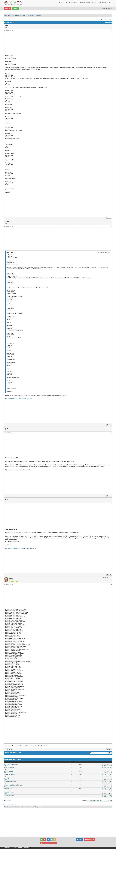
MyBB (10, 847)
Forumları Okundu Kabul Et (49, 843)
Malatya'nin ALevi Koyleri (10, 781)
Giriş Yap (8, 8)
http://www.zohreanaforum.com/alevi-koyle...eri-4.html (18, 470)
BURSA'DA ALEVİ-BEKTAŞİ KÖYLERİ (13, 785)
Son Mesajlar (73, 2)
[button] (110, 2)
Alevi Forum (7, 15)
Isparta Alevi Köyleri (9, 767)
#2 (111, 226)
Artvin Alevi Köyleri (8, 788)
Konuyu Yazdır (8, 800)
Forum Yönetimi (90, 839)
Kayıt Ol (16, 8)
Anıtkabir (6, 765)
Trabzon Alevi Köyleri (9, 795)
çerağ (111, 767)
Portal (61, 2)
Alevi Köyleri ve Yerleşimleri (34, 15)
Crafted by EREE (21, 847)
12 (71, 778)
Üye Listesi (103, 2)
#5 (111, 584)
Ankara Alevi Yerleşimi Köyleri (11, 764)
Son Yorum (103, 764)
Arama (95, 2)
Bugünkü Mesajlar (85, 2)
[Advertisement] (52, 44)
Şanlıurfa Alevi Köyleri (9, 774)
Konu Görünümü (108, 22)
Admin (110, 764)
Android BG (28, 847)
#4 (111, 504)
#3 (111, 432)
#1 (111, 30)
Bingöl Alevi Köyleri (8, 792)
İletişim (80, 839)
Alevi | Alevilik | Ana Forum (18, 15)
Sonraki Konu (17, 752)
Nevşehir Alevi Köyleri (9, 771)
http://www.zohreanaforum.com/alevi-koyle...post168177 (21, 548)
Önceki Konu (8, 752)
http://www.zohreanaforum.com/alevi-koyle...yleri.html (18, 398)
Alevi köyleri (7, 778)
